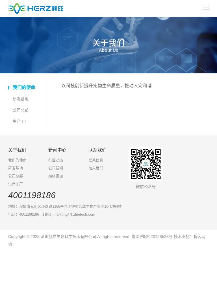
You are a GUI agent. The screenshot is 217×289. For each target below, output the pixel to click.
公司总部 (21, 110)
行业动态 (55, 160)
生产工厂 (21, 121)
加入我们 (95, 168)
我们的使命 (24, 87)
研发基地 (21, 99)
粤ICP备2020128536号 (153, 236)
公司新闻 (55, 168)
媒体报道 (55, 176)
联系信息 (95, 160)
